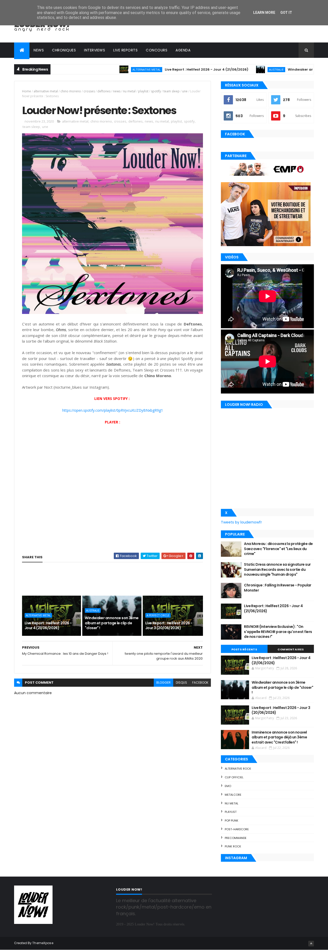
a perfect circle (158, 615)
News (39, 50)
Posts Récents (244, 649)
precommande (236, 838)
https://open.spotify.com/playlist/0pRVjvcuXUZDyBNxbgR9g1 (112, 410)
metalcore (233, 795)
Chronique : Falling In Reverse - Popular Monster (277, 588)
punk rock (233, 846)
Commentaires (291, 649)
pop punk (231, 820)
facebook (200, 682)
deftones (103, 91)
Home (26, 91)
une (185, 91)
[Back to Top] (311, 943)
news (116, 91)
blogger (163, 682)
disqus (181, 682)
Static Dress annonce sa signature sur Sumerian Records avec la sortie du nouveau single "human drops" (277, 569)
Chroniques (64, 50)
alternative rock (238, 769)
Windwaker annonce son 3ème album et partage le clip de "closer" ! (111, 622)
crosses (89, 91)
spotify (156, 91)
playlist (143, 91)
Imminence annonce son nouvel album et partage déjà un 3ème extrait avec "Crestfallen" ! (279, 737)
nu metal (129, 91)
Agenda (183, 50)
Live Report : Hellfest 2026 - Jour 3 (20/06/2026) (168, 625)
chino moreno (70, 91)
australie (250, 69)
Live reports (125, 50)
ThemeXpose (42, 943)
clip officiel (234, 777)
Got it (286, 12)
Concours (156, 50)
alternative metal (121, 69)
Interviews (94, 50)
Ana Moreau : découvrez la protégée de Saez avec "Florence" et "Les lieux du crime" (278, 548)
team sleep (171, 91)
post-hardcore (237, 829)
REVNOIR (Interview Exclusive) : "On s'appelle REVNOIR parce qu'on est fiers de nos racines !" (278, 631)
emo (228, 786)
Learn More (264, 12)
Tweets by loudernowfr (241, 522)
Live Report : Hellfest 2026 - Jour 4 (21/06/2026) (181, 69)
